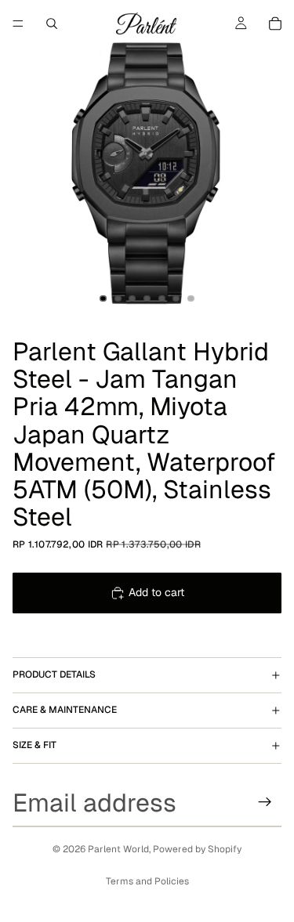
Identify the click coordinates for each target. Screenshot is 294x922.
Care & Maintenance (65, 709)
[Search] (51, 23)
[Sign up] (265, 802)
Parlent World (118, 849)
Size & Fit (34, 745)
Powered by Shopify (197, 849)
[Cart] (275, 23)
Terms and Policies (147, 881)
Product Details (54, 674)
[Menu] (18, 23)
